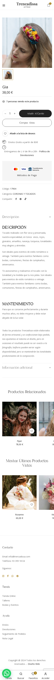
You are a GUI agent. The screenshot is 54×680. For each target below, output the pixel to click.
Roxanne (19, 514)
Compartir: (7, 199)
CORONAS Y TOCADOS (24, 193)
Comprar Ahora (27, 122)
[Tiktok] (25, 199)
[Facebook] (16, 199)
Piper (19, 441)
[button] (48, 4)
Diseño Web (34, 663)
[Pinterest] (20, 199)
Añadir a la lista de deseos (22, 133)
